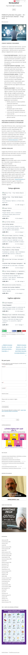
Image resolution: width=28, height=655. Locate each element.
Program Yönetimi (5, 577)
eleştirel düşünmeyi (13, 139)
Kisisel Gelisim (5, 557)
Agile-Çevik (4, 540)
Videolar (3, 598)
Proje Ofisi (4, 583)
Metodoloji (4, 564)
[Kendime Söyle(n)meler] (14, 500)
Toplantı (3, 596)
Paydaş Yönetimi (12, 332)
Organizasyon (5, 569)
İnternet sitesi (5, 393)
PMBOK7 (18, 332)
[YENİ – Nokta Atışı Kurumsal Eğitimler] (14, 644)
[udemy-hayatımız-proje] (14, 531)
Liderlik (6, 332)
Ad (3, 382)
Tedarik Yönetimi (5, 595)
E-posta (4, 388)
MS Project (4, 567)
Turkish (18, 1)
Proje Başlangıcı (5, 579)
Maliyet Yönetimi (5, 562)
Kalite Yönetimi (5, 552)
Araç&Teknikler (5, 541)
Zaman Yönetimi (5, 602)
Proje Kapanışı (5, 581)
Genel (3, 550)
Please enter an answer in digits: (9, 399)
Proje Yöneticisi (5, 584)
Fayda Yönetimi (5, 548)
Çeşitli (3, 545)
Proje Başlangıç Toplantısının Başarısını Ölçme (11, 468)
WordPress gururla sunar (14, 652)
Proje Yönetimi (5, 586)
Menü (14, 9)
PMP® (3, 576)
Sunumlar (4, 593)
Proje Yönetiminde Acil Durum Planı (9, 466)
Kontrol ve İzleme (5, 559)
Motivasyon (4, 565)
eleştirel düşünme (19, 179)
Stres (3, 591)
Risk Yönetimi (4, 588)
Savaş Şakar (14, 3)
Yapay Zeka (4, 600)
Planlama (4, 572)
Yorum (4, 366)
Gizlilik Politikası (5, 652)
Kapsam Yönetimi (5, 553)
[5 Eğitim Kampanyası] (14, 448)
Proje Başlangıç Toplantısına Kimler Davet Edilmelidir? (13, 463)
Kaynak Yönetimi (5, 555)
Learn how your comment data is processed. (14, 410)
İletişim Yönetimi (5, 546)
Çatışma (3, 543)
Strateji (3, 590)
